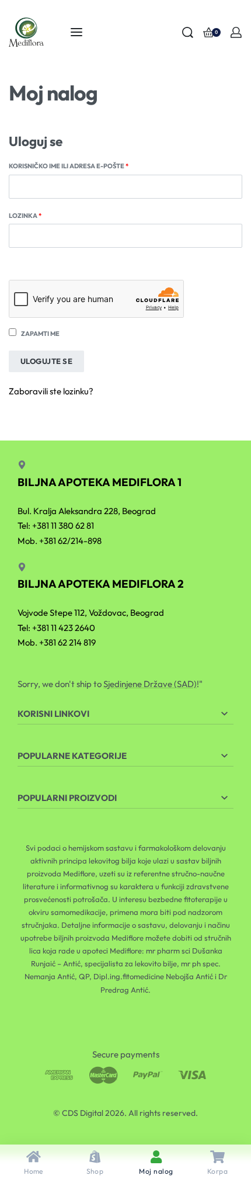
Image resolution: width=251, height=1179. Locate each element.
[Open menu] (76, 32)
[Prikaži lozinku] (9, 255)
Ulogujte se (46, 361)
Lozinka (43, 215)
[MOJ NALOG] (236, 32)
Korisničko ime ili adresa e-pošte (86, 165)
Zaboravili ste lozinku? (51, 391)
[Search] (188, 32)
